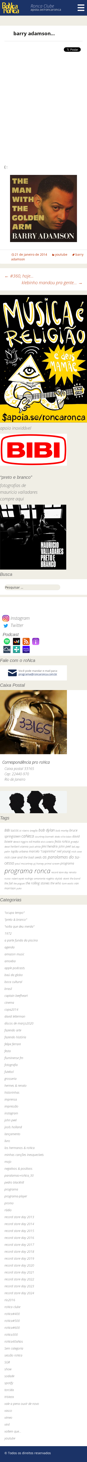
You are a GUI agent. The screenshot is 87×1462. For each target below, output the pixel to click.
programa (67, 863)
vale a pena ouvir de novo (21, 1404)
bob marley (62, 830)
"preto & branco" (15, 919)
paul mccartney (24, 863)
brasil (8, 989)
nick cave (76, 851)
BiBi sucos (11, 830)
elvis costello (47, 841)
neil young (63, 851)
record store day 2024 (19, 1293)
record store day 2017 (19, 1244)
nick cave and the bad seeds (23, 857)
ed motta (34, 842)
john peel (65, 846)
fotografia (11, 1065)
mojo (7, 1161)
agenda (9, 947)
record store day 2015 (19, 1231)
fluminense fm (13, 1058)
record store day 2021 (19, 1272)
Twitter (16, 625)
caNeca (27, 836)
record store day (59, 872)
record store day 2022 (19, 1279)
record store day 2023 (19, 1286)
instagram (11, 1113)
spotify (8, 1383)
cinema (9, 1002)
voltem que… (12, 1431)
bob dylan (47, 830)
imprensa (10, 1099)
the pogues (19, 883)
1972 (8, 933)
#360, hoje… (19, 276)
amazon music (14, 954)
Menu (81, 7)
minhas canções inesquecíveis (24, 1155)
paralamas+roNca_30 (19, 1175)
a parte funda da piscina (21, 940)
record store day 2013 (19, 1217)
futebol (9, 1072)
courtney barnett (44, 836)
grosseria (10, 1078)
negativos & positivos (18, 1168)
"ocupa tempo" (14, 912)
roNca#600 (12, 1327)
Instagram (19, 618)
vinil (7, 1424)
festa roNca (62, 841)
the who (55, 883)
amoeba (10, 961)
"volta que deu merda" (19, 926)
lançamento (12, 1134)
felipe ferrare (12, 1044)
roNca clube (12, 1307)
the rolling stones (38, 883)
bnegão (34, 830)
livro (7, 1141)
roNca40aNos (13, 1341)
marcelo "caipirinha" (42, 851)
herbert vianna (19, 846)
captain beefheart (16, 995)
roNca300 (11, 1334)
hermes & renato (15, 1085)
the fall (8, 883)
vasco (8, 1410)
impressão (11, 1106)
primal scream (52, 863)
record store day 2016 (19, 1238)
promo (9, 1203)
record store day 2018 (19, 1251)
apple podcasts (14, 968)
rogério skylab (54, 878)
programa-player (15, 1196)
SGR (7, 1362)
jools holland (13, 1127)
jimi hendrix (49, 846)
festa (7, 1051)
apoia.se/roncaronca (46, 9)
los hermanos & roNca (19, 1148)
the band (75, 878)
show (8, 1369)
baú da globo (13, 975)
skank (66, 878)
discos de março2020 (18, 1023)
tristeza (9, 1397)
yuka (19, 888)
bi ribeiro (24, 830)
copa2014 (11, 1009)
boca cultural (13, 982)
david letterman (14, 1016)
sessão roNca (13, 1355)
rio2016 (9, 1300)
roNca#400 (12, 1314)
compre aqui (12, 499)
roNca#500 (12, 1321)
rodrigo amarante (35, 878)
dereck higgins (20, 841)
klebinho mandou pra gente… (52, 283)
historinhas (11, 1092)
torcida (9, 1390)
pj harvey (38, 863)
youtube (61, 254)
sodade (9, 1376)
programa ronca (27, 870)
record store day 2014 (19, 1224)
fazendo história (15, 1037)
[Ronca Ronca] (10, 8)
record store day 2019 (19, 1258)
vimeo (8, 1417)
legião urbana (19, 851)
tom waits (67, 883)
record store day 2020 (19, 1265)
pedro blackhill (14, 1182)
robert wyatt (18, 878)
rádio (8, 1210)
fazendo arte (12, 1030)
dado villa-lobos (63, 836)
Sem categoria (13, 1348)
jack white (35, 846)
